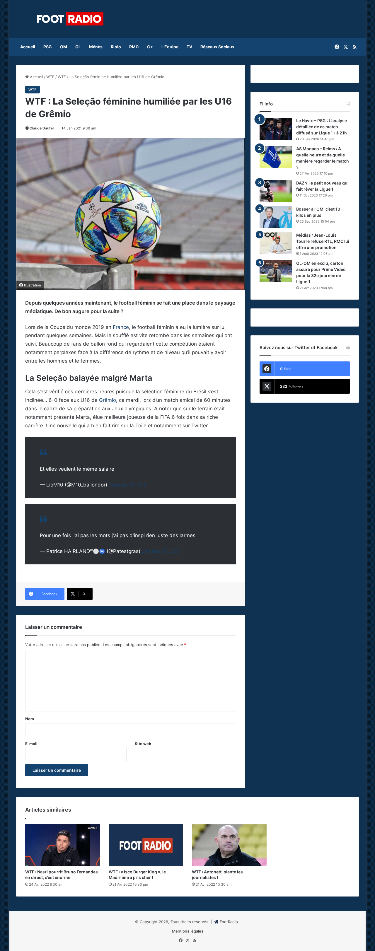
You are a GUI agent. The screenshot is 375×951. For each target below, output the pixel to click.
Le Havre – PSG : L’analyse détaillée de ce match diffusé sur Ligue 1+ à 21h (321, 126)
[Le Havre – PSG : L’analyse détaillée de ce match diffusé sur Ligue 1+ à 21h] (276, 129)
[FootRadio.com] (70, 19)
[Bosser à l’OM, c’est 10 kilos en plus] (276, 217)
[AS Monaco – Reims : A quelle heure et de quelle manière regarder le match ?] (276, 157)
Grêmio (107, 400)
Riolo (116, 46)
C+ (150, 46)
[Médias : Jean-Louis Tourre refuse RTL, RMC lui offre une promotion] (276, 243)
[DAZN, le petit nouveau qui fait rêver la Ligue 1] (276, 191)
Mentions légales (187, 931)
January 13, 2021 (129, 485)
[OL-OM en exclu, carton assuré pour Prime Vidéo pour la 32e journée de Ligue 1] (276, 271)
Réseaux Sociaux (217, 46)
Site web (143, 743)
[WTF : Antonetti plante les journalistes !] (229, 845)
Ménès (96, 46)
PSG (47, 46)
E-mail (31, 743)
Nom (29, 718)
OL (78, 46)
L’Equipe (169, 46)
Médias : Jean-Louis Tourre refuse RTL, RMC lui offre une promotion (322, 241)
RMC (134, 46)
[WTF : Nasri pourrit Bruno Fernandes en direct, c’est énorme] (62, 845)
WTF (50, 76)
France (121, 327)
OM (63, 46)
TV (189, 46)
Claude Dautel (42, 128)
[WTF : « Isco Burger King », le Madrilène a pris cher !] (146, 845)
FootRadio (229, 921)
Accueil (27, 46)
